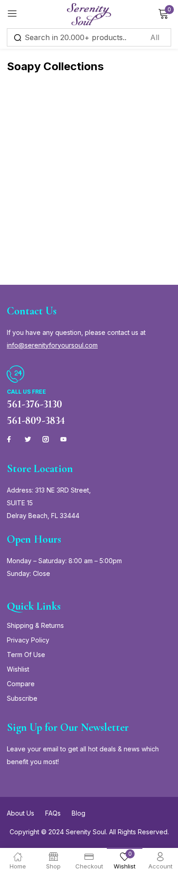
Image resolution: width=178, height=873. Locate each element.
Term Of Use (26, 654)
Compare (21, 684)
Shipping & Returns (35, 625)
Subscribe (22, 698)
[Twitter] (28, 439)
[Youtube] (63, 439)
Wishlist (18, 669)
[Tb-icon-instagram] (45, 439)
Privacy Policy (28, 640)
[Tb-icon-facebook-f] (10, 439)
